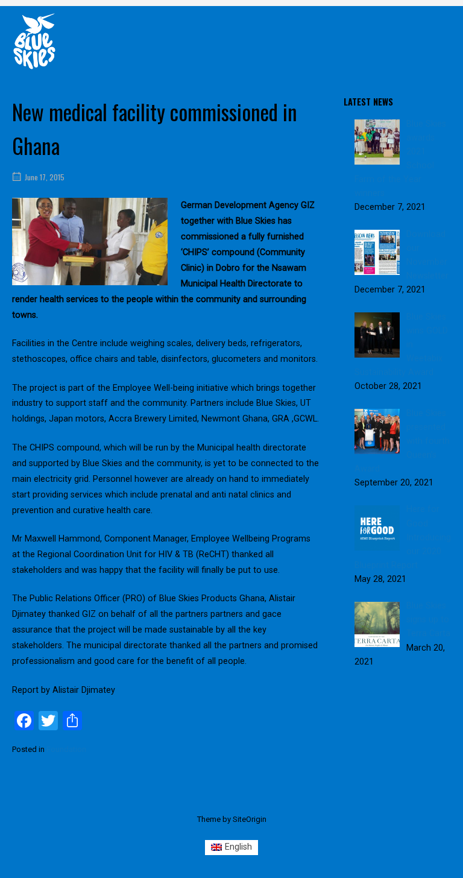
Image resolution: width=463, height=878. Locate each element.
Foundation (66, 749)
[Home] (34, 41)
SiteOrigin (249, 819)
